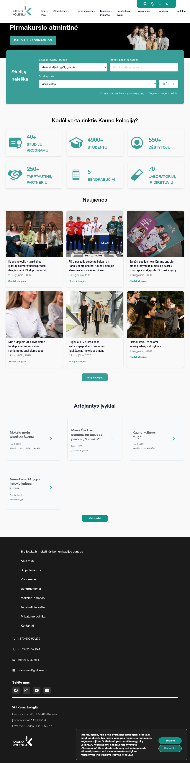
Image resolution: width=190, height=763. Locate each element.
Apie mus (43, 12)
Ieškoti (168, 84)
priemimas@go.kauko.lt (32, 670)
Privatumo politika (33, 616)
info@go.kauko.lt (28, 659)
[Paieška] (145, 3)
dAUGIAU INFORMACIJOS (33, 40)
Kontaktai (181, 10)
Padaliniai (163, 10)
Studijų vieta (46, 76)
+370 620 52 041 (29, 649)
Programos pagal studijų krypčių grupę (122, 92)
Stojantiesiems (61, 10)
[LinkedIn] (47, 690)
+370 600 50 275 (29, 638)
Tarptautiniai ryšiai (123, 12)
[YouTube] (36, 690)
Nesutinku (170, 748)
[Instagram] (26, 690)
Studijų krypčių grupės (53, 59)
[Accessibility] (152, 3)
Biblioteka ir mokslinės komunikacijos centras (52, 551)
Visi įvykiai (95, 518)
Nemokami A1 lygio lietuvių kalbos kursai (25, 483)
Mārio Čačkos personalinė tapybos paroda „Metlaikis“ (86, 434)
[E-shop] (160, 3)
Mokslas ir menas (105, 12)
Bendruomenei (85, 10)
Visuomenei (144, 10)
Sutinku (170, 740)
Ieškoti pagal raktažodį (124, 59)
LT (167, 3)
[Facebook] (16, 690)
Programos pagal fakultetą (162, 92)
